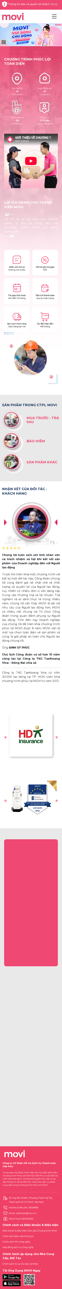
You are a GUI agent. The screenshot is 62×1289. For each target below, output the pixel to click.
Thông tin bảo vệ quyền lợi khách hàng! (32, 4)
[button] (5, 737)
